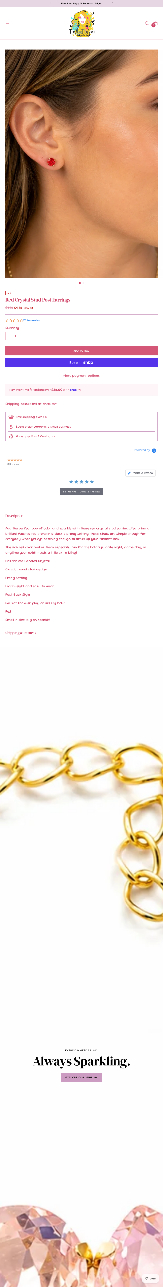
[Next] (112, 3)
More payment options (81, 375)
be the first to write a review (81, 491)
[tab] (140, 473)
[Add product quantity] (21, 336)
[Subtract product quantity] (9, 336)
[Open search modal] (147, 23)
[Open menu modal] (7, 23)
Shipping (12, 404)
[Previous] (50, 3)
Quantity (12, 328)
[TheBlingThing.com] (81, 23)
